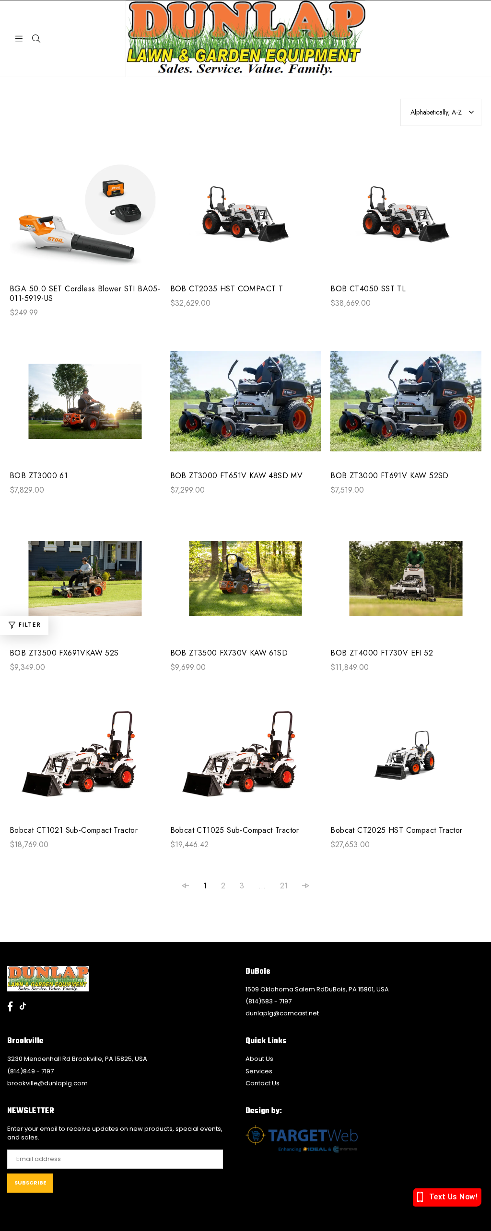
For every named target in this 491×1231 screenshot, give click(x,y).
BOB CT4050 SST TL (368, 289)
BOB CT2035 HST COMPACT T (226, 289)
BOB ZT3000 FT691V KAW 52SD (389, 476)
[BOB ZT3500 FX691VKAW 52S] (85, 584)
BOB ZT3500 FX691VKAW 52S (64, 653)
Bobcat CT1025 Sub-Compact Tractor (234, 830)
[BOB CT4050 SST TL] (405, 219)
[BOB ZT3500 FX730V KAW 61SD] (245, 584)
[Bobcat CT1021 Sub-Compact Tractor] (85, 761)
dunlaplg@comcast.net (282, 1013)
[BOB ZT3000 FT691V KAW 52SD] (405, 406)
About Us (259, 1058)
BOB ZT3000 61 (39, 476)
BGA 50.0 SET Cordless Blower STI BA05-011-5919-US (85, 293)
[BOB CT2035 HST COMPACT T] (245, 219)
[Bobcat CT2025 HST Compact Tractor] (405, 761)
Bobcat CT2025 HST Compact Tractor (396, 830)
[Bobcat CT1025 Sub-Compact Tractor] (245, 761)
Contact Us (263, 1083)
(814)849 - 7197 (30, 1071)
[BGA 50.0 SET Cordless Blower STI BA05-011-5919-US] (85, 219)
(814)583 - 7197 (269, 1001)
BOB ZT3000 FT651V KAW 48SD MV (236, 476)
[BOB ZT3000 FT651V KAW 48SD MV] (245, 406)
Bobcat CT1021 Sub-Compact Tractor (74, 830)
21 (284, 885)
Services (259, 1071)
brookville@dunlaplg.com (47, 1083)
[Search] (36, 38)
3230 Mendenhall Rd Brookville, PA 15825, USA (77, 1058)
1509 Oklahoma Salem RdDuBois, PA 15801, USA (317, 989)
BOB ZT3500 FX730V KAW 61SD (229, 653)
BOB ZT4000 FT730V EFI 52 (381, 653)
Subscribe (30, 1182)
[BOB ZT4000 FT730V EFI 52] (405, 584)
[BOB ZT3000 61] (85, 406)
